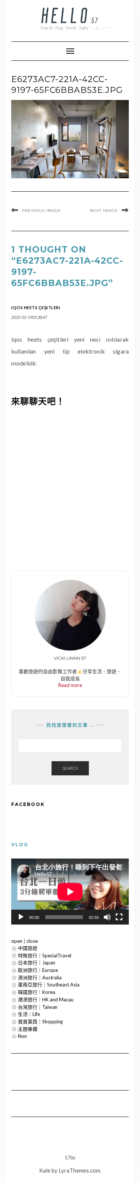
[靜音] (107, 917)
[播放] (21, 917)
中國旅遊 (27, 948)
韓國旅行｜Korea (36, 992)
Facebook (28, 804)
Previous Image (41, 210)
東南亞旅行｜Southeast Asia (49, 985)
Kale (44, 1170)
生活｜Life (29, 1014)
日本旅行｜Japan (36, 963)
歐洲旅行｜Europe (38, 970)
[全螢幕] (119, 917)
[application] (70, 892)
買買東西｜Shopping (40, 1021)
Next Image (104, 210)
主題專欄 (27, 1029)
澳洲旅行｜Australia (40, 977)
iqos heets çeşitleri (35, 307)
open (16, 941)
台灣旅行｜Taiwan (37, 1007)
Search (70, 768)
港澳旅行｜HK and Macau (46, 999)
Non (22, 1036)
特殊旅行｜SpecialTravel (44, 955)
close (32, 941)
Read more (70, 685)
